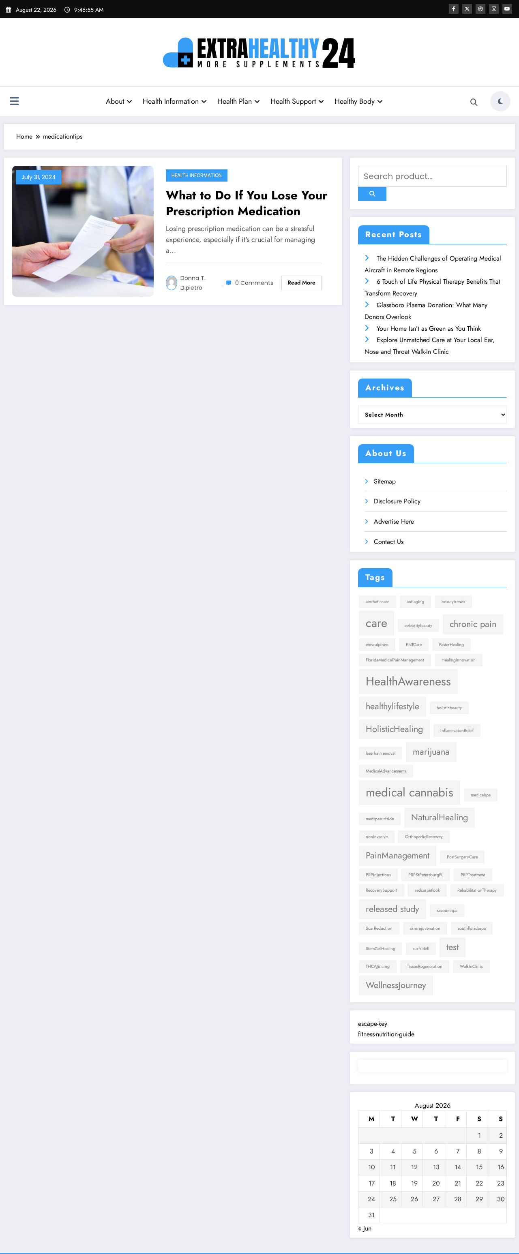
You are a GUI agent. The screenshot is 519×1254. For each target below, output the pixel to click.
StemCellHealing (380, 949)
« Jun (364, 1228)
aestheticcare (377, 602)
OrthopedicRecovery (424, 837)
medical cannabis (409, 792)
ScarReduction (379, 928)
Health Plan (234, 101)
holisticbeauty (449, 708)
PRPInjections (378, 875)
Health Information (171, 101)
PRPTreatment (473, 875)
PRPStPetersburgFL (425, 875)
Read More (301, 282)
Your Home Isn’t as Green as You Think (429, 328)
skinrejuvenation (425, 928)
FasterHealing (451, 645)
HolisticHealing (394, 729)
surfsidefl (421, 949)
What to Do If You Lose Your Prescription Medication (246, 203)
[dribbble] (480, 9)
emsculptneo (377, 645)
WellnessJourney (396, 985)
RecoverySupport (381, 890)
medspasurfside (380, 819)
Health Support (293, 101)
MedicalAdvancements (386, 771)
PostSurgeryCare (462, 857)
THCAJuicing (378, 966)
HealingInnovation (459, 660)
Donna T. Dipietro (193, 283)
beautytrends (453, 602)
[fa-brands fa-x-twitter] (467, 9)
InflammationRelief (457, 731)
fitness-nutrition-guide (386, 1034)
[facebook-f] (454, 9)
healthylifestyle (392, 706)
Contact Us (388, 541)
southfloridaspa (472, 928)
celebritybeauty (418, 626)
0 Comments (254, 283)
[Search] (474, 102)
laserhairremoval (380, 753)
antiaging (415, 602)
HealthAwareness (408, 681)
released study (392, 909)
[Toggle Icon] (14, 102)
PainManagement (397, 855)
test (452, 947)
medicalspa (481, 795)
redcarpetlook (427, 890)
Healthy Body (355, 101)
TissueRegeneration (424, 966)
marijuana (431, 751)
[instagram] (494, 9)
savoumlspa (447, 910)
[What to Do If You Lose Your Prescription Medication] (83, 230)
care (376, 622)
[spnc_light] (500, 101)
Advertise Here (394, 521)
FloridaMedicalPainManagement (395, 660)
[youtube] (507, 9)
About (115, 101)
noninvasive (377, 837)
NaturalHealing (439, 817)
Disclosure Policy (397, 501)
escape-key (372, 1023)
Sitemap (385, 481)
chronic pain (473, 624)
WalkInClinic (471, 966)
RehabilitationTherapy (477, 890)
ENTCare (414, 645)
